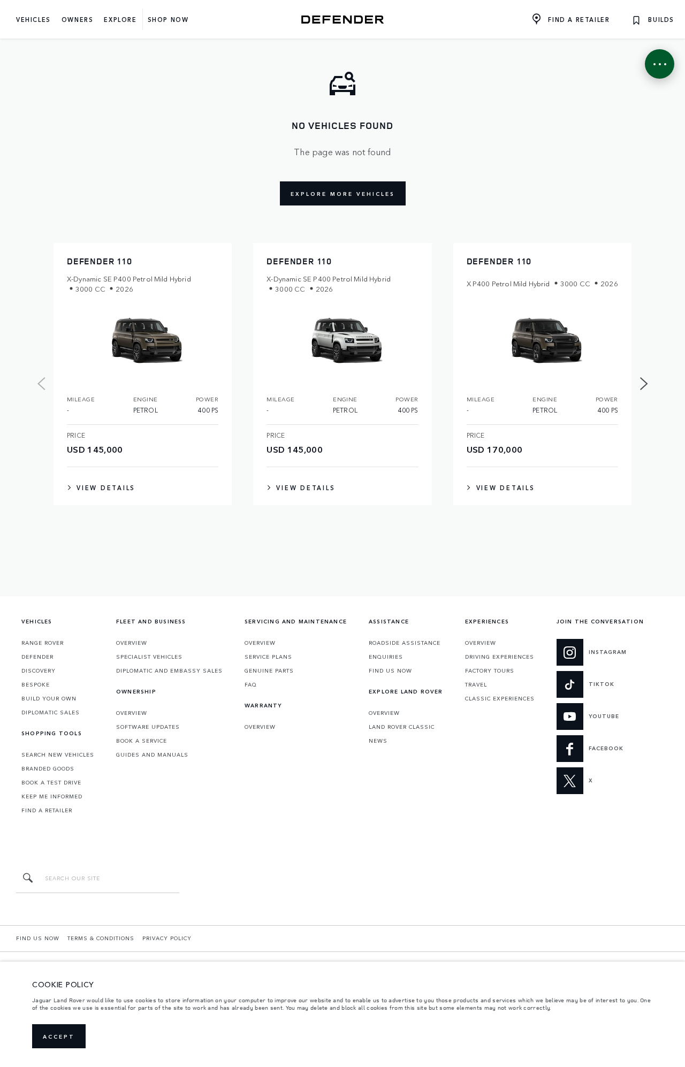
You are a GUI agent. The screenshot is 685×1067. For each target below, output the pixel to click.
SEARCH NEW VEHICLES (57, 754)
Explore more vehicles (343, 193)
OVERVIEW (131, 642)
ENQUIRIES (386, 656)
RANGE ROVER (42, 642)
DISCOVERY (38, 670)
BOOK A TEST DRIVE (51, 782)
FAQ (251, 684)
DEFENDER (37, 656)
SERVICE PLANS (268, 656)
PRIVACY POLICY (167, 938)
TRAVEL (476, 684)
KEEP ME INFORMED (51, 796)
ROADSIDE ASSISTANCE (404, 642)
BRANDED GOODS (47, 768)
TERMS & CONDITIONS (100, 938)
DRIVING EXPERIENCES (499, 656)
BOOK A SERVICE (141, 740)
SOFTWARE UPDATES (148, 726)
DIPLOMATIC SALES (50, 712)
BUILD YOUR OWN (49, 698)
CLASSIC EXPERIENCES (500, 698)
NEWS (378, 740)
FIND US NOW (390, 670)
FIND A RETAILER (46, 810)
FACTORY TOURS (489, 670)
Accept (59, 1036)
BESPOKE (35, 684)
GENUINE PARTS (269, 670)
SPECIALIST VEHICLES (149, 656)
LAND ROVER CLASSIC (402, 726)
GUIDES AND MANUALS (152, 754)
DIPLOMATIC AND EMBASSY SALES (169, 670)
